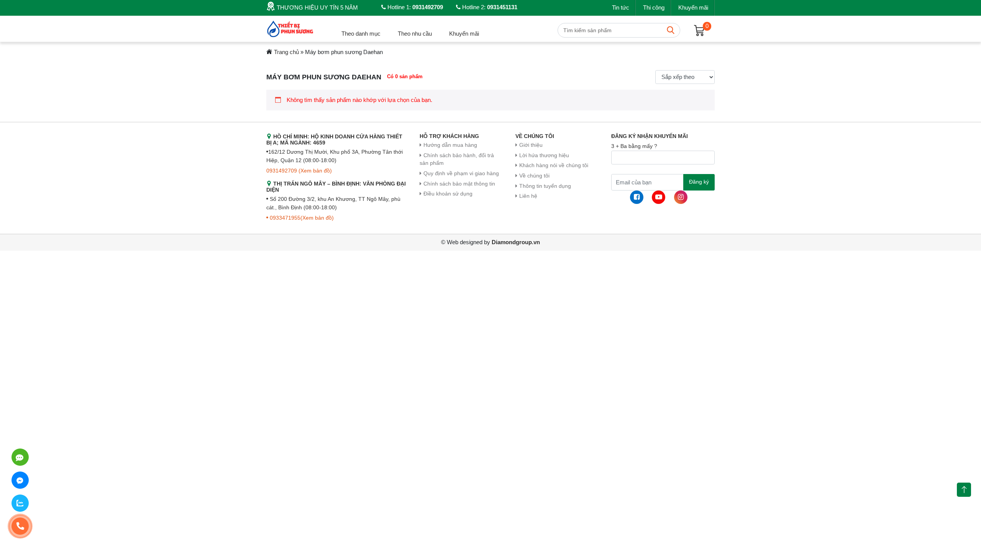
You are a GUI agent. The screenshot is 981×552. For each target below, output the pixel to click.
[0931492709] (20, 457)
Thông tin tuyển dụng (545, 186)
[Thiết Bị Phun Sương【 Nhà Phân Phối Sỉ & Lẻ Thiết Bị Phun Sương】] (290, 28)
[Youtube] (658, 197)
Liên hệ (528, 196)
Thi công (653, 7)
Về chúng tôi (534, 176)
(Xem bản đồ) (315, 171)
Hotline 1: (414, 7)
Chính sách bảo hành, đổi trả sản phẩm (457, 159)
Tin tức (620, 7)
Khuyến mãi (693, 7)
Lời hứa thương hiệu (544, 155)
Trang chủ (286, 52)
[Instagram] (680, 197)
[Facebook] (636, 197)
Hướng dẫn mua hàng (450, 145)
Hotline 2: (489, 7)
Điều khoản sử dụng (447, 194)
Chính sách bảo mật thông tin (459, 184)
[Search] (670, 30)
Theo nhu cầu (415, 33)
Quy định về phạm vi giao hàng (461, 173)
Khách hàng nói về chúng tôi (553, 165)
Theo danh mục (361, 33)
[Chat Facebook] (20, 480)
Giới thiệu (531, 145)
